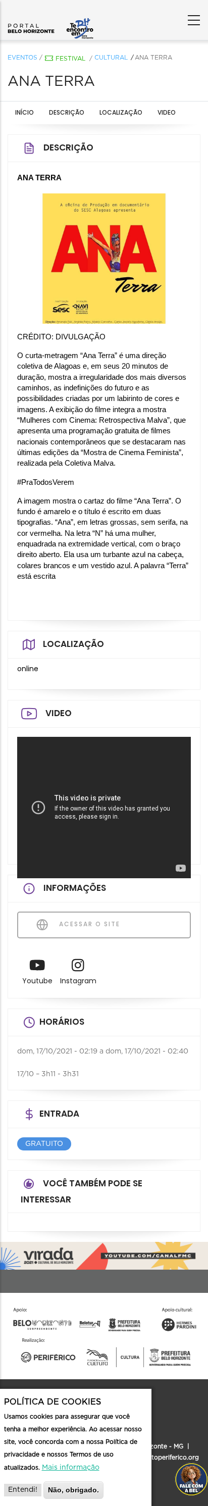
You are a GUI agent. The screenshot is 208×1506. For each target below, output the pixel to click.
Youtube (37, 981)
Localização (120, 112)
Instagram (78, 981)
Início (24, 112)
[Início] (50, 17)
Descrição (66, 112)
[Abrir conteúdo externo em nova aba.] (37, 968)
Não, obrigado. (73, 1490)
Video (167, 112)
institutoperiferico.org (165, 1457)
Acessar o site (88, 924)
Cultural (111, 58)
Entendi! (22, 1489)
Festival (70, 59)
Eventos (22, 58)
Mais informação (70, 1467)
